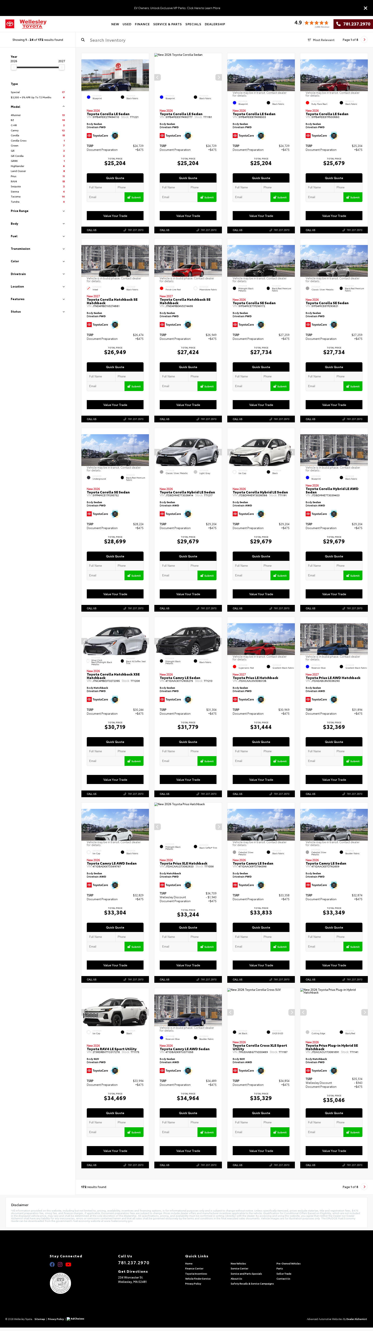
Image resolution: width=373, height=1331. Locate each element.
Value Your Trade (115, 215)
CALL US (91, 230)
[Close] (365, 8)
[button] (145, 77)
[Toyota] (9, 24)
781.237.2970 (355, 24)
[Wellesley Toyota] (33, 24)
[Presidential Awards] (66, 1283)
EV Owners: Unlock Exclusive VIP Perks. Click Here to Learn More (177, 8)
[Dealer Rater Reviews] (311, 24)
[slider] (14, 67)
